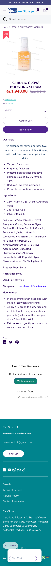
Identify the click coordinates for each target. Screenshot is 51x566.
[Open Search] (4, 19)
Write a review (25, 381)
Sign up (13, 453)
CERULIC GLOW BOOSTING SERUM (27, 27)
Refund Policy (11, 495)
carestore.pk (10, 99)
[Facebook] (4, 469)
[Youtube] (9, 469)
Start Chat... (17, 558)
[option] (25, 54)
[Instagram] (14, 469)
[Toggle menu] (4, 10)
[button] (44, 508)
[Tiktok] (24, 469)
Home (5, 27)
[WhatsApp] (19, 469)
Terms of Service (12, 490)
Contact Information (14, 501)
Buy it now (25, 129)
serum (10, 103)
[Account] (38, 9)
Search (7, 484)
